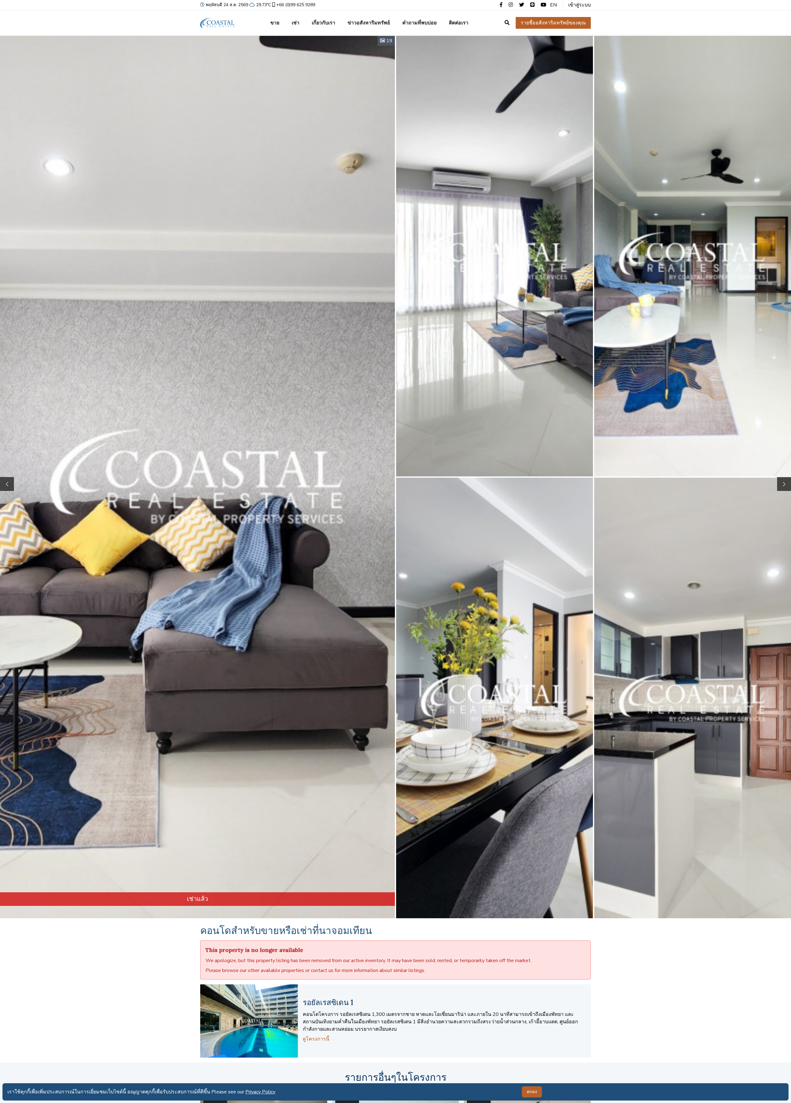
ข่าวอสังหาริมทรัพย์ (369, 22)
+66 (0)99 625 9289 (295, 5)
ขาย (274, 22)
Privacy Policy (260, 1091)
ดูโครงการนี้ (316, 1039)
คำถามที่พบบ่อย (419, 22)
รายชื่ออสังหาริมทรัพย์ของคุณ (553, 22)
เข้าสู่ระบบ (579, 5)
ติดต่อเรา (458, 22)
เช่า (295, 22)
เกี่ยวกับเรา (323, 22)
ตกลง (532, 1092)
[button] (784, 484)
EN (553, 5)
